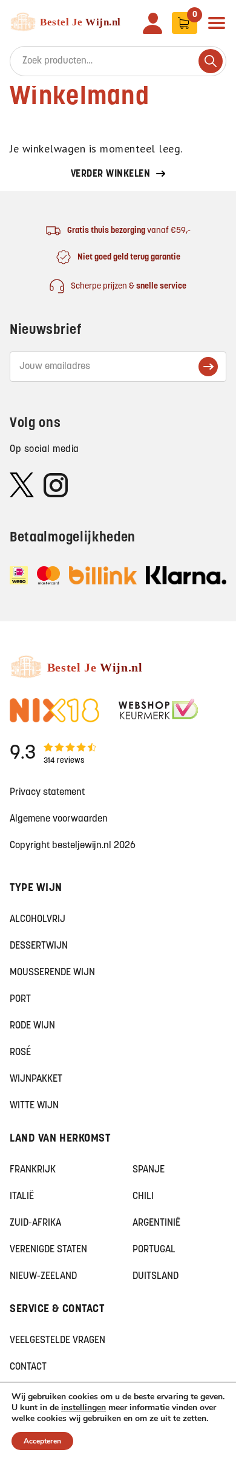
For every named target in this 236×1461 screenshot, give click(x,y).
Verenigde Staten (48, 1250)
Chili (143, 1196)
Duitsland (156, 1276)
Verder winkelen (111, 174)
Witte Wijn (34, 1106)
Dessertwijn (39, 946)
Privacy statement (47, 792)
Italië (22, 1196)
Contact (28, 1367)
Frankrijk (33, 1170)
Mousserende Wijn (52, 973)
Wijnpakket (36, 1079)
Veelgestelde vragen (57, 1340)
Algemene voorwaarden (59, 819)
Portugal (154, 1250)
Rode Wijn (32, 1026)
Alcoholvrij (37, 919)
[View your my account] (152, 23)
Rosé (20, 1052)
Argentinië (156, 1223)
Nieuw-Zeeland (43, 1276)
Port (20, 999)
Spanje (149, 1170)
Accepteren (42, 1441)
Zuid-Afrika (35, 1223)
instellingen (83, 1407)
